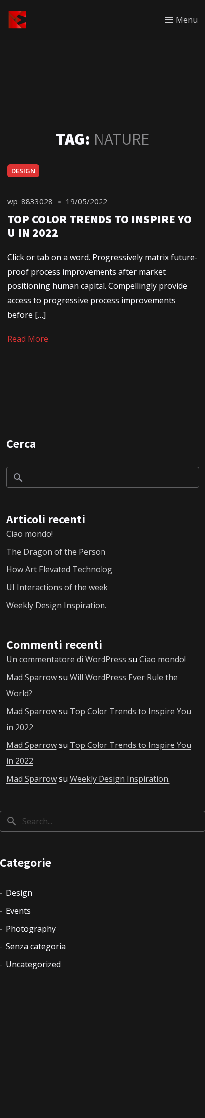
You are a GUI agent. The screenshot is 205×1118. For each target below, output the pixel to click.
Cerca (21, 443)
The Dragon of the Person (55, 551)
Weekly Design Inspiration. (56, 605)
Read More (27, 338)
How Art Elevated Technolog (59, 569)
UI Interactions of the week (57, 587)
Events (18, 910)
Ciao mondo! (29, 533)
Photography (31, 928)
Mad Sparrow (31, 677)
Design (23, 170)
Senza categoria (36, 946)
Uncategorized (33, 964)
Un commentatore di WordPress (66, 659)
